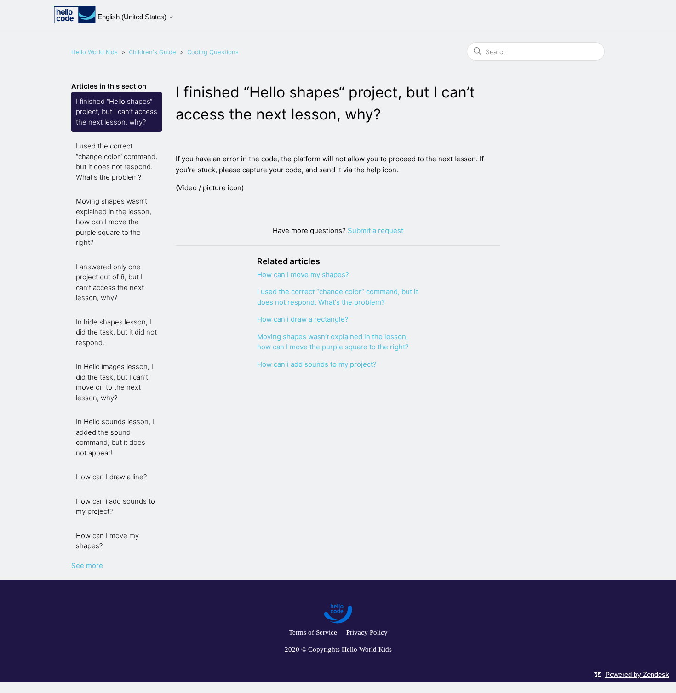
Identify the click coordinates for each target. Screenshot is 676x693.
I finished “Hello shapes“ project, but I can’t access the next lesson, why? (116, 111)
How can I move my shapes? (107, 541)
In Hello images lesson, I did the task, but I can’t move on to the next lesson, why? (114, 382)
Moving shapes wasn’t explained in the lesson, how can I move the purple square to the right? (113, 222)
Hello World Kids (94, 52)
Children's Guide (152, 52)
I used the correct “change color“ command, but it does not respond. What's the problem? (116, 162)
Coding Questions (213, 52)
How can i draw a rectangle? (303, 319)
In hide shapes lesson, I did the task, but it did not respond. (116, 332)
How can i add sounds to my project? (115, 506)
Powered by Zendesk (637, 674)
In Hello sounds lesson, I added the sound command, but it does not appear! (115, 437)
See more (87, 565)
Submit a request (375, 230)
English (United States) (132, 17)
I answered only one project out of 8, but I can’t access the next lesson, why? (110, 282)
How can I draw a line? (111, 476)
